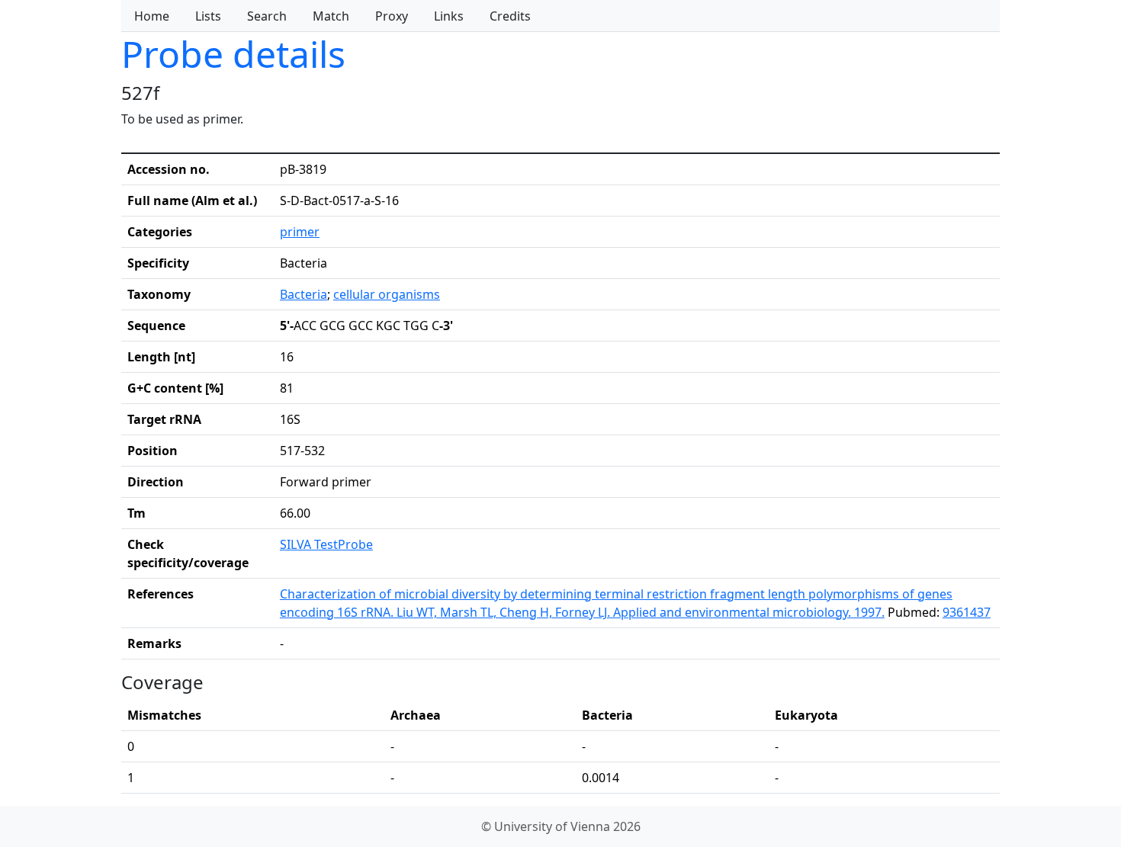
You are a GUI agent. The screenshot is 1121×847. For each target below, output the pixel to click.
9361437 (967, 612)
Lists (208, 16)
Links (449, 16)
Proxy (391, 16)
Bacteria (303, 294)
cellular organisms (386, 294)
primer (300, 231)
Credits (510, 16)
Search (267, 16)
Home (151, 16)
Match (331, 16)
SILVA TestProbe (326, 544)
